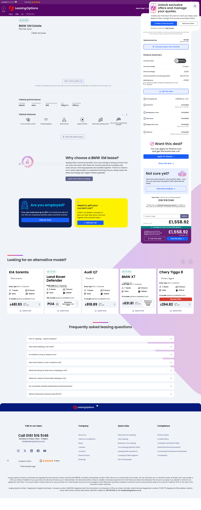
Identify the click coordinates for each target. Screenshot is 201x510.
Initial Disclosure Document (166, 205)
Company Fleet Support (128, 455)
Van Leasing (123, 439)
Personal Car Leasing (127, 435)
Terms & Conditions (86, 439)
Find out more (188, 23)
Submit (184, 216)
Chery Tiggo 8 (171, 272)
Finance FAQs (84, 455)
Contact (82, 451)
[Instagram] (18, 450)
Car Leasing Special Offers (129, 447)
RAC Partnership (125, 459)
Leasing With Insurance (127, 451)
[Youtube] (44, 450)
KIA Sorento (19, 272)
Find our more (45, 220)
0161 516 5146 (110, 490)
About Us (82, 435)
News (80, 443)
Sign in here (169, 28)
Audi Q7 (90, 272)
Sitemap (82, 459)
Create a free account (163, 23)
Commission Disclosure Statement (172, 451)
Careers (81, 447)
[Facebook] (38, 450)
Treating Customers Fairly (168, 443)
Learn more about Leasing (79, 179)
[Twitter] (24, 450)
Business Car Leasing (127, 443)
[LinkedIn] (31, 450)
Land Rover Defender (56, 278)
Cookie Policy (163, 439)
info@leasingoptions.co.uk (33, 441)
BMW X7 (128, 276)
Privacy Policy (163, 435)
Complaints (162, 455)
